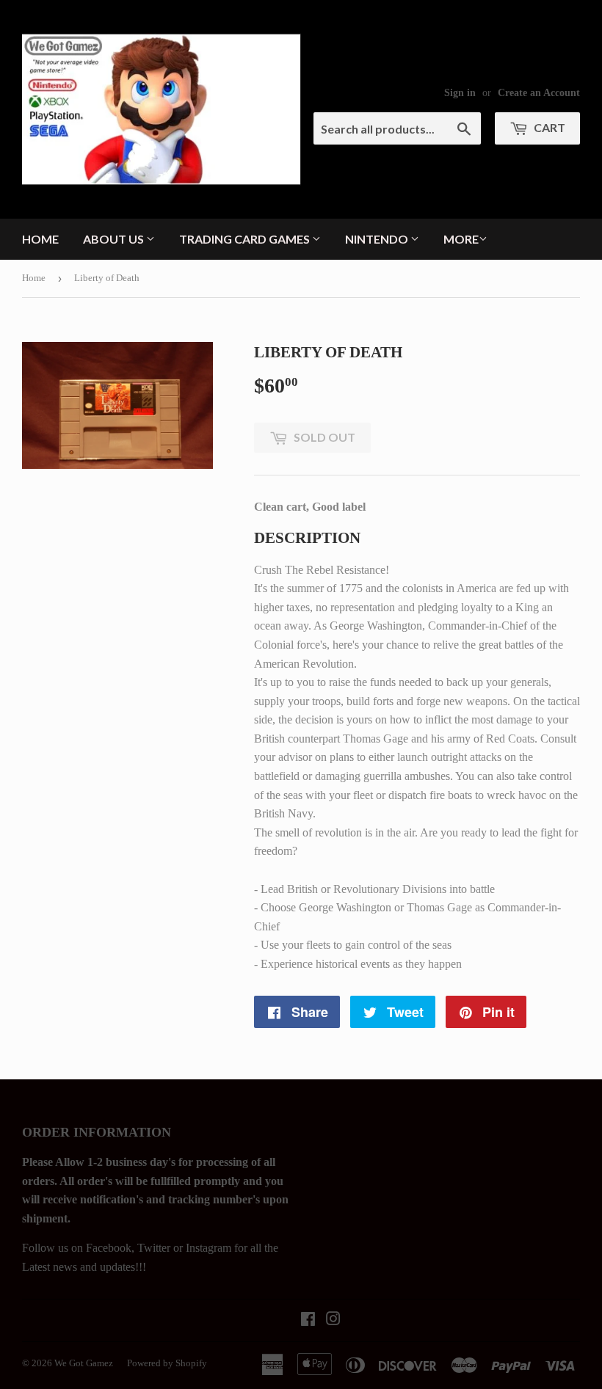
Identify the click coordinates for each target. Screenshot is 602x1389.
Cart (548, 127)
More (461, 239)
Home (40, 239)
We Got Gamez (83, 1362)
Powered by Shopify (167, 1362)
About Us (114, 239)
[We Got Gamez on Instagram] (333, 1320)
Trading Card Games (245, 239)
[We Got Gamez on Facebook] (308, 1320)
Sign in (460, 92)
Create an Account (539, 92)
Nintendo (377, 239)
